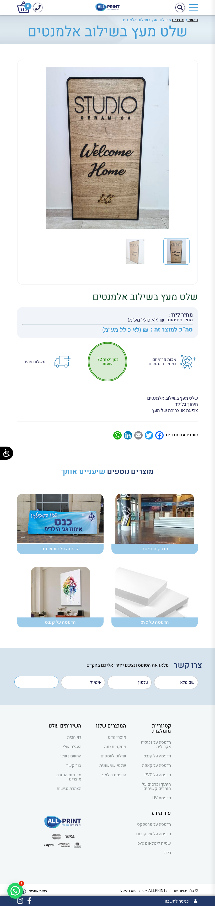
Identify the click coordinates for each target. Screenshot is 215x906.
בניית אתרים (38, 891)
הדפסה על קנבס (60, 622)
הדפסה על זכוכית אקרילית (156, 744)
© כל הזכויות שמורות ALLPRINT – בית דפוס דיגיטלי (159, 890)
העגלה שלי (72, 747)
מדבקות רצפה (155, 548)
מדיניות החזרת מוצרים (68, 777)
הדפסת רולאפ (114, 775)
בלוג (167, 853)
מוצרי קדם (117, 737)
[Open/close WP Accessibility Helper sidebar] (6, 453)
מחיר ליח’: (181, 315)
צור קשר (73, 765)
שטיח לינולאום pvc (154, 843)
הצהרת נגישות (69, 788)
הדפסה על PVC (157, 775)
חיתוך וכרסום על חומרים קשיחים (156, 786)
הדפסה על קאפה (156, 765)
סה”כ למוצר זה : (172, 330)
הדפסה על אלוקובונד (153, 834)
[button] (15, 891)
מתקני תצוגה (115, 747)
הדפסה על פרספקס (154, 824)
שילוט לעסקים (113, 756)
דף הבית (74, 737)
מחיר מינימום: (180, 320)
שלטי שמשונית (112, 765)
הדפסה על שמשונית (60, 548)
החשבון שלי (70, 756)
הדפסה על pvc (155, 622)
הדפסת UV (161, 798)
